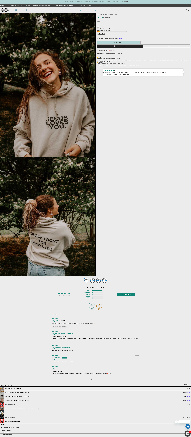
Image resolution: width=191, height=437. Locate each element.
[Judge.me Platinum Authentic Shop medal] (92, 306)
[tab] (100, 54)
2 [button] (93, 379)
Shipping (99, 22)
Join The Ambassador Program (10, 427)
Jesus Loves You (8, 434)
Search (3, 424)
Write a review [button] (126, 294)
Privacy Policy (5, 426)
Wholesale (4, 429)
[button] (186, 10)
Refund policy (5, 432)
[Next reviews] (183, 72)
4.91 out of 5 (68, 293)
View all (186, 384)
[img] (55, 318)
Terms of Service (6, 430)
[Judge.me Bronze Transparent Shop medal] (99, 306)
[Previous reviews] (104, 72)
